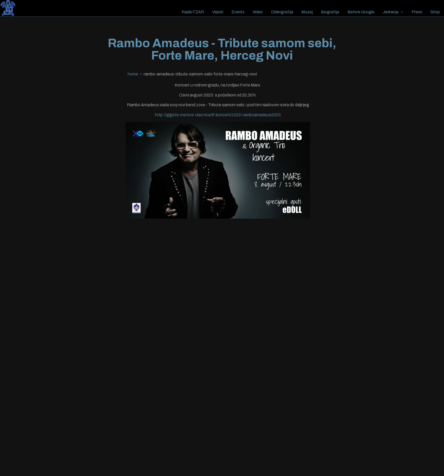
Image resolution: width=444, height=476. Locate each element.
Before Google (360, 12)
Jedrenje (391, 12)
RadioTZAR (193, 12)
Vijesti (217, 12)
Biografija (330, 12)
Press (417, 12)
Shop (435, 12)
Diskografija (282, 12)
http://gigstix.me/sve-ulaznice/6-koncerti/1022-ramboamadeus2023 (218, 115)
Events (238, 12)
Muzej (307, 12)
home (133, 74)
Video (258, 12)
